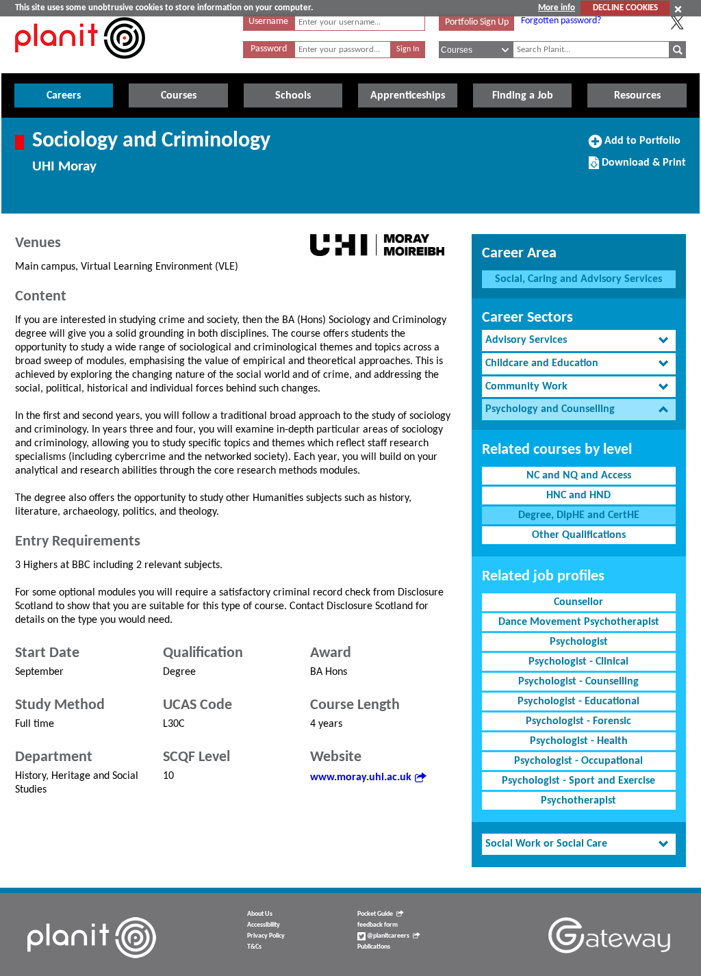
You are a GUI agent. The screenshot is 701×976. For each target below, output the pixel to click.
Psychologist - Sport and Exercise (578, 780)
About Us (259, 914)
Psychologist (579, 642)
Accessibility (263, 925)
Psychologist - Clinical (578, 661)
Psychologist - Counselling (578, 681)
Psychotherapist (578, 800)
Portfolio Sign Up (477, 22)
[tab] (579, 340)
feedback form (377, 925)
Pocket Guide (375, 914)
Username (268, 21)
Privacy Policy (266, 936)
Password (269, 48)
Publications (373, 947)
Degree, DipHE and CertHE (578, 515)
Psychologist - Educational (578, 701)
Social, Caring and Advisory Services (578, 279)
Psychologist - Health (579, 741)
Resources (637, 95)
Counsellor (578, 602)
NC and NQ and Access (578, 475)
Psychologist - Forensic (578, 721)
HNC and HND (578, 495)
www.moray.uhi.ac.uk (360, 777)
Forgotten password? (561, 21)
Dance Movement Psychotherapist (578, 622)
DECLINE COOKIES (625, 7)
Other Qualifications (579, 535)
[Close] (678, 9)
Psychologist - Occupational (578, 761)
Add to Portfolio (640, 146)
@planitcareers (387, 936)
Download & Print (642, 168)
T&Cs (254, 947)
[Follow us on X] (677, 22)
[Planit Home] (80, 66)
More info (556, 7)
